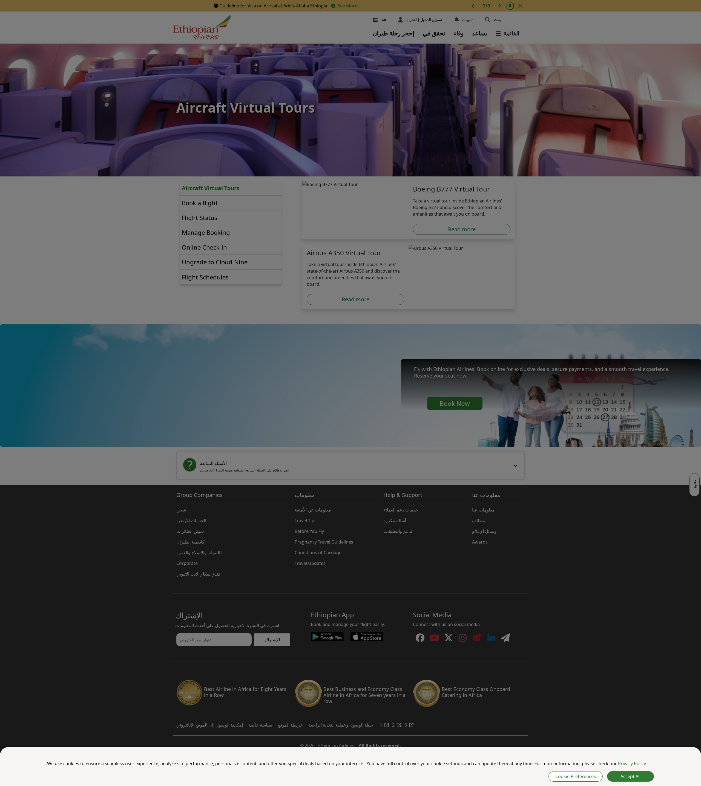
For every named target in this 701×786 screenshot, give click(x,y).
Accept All (630, 776)
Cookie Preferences (575, 776)
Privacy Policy (632, 764)
